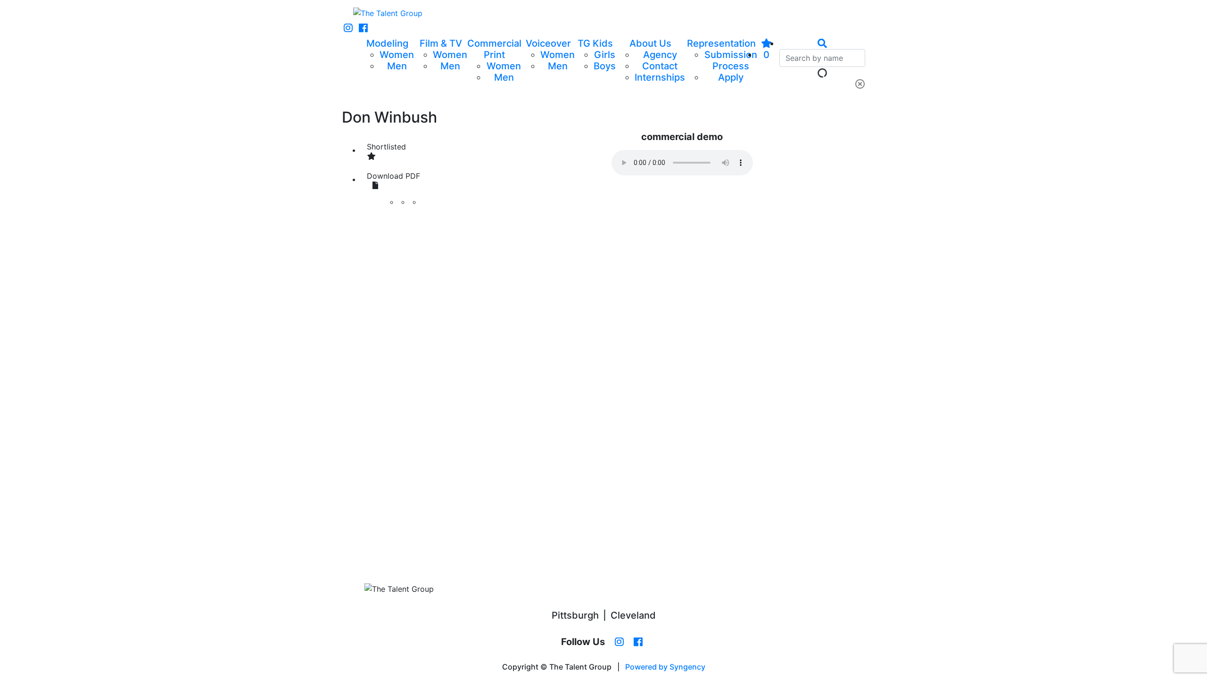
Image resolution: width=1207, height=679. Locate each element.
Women (397, 54)
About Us (650, 43)
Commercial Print (494, 49)
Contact (660, 66)
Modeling (387, 43)
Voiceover (548, 43)
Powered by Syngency (665, 666)
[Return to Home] (388, 13)
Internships (660, 77)
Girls (604, 54)
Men (397, 66)
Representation (721, 43)
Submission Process (730, 60)
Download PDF (393, 176)
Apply (731, 77)
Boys (605, 66)
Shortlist (386, 146)
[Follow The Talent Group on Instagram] (348, 28)
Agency (660, 54)
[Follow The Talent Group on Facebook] (363, 28)
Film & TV (441, 43)
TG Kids (595, 43)
